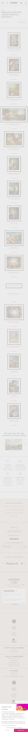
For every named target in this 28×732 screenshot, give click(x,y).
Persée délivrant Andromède (14, 199)
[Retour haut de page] (2, 428)
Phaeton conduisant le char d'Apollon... (14, 100)
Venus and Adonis (14, 372)
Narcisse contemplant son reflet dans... (14, 125)
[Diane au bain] (14, 220)
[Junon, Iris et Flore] (14, 245)
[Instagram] (13, 539)
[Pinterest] (15, 539)
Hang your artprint (14, 666)
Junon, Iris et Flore (14, 248)
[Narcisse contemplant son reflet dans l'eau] (14, 121)
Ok (25, 546)
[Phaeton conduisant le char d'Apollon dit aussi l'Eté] (14, 97)
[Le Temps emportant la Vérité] (14, 171)
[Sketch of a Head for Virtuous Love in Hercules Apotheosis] (14, 344)
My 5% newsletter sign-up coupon (14, 676)
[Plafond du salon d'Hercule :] (14, 270)
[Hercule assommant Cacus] (14, 146)
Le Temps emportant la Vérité (14, 174)
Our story (14, 650)
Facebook (2, 22)
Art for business (14, 652)
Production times (14, 662)
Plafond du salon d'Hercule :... (14, 273)
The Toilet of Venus (14, 421)
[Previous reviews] (1, 596)
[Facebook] (10, 539)
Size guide (14, 660)
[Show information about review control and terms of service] (23, 584)
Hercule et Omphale (14, 75)
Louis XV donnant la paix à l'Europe (14, 50)
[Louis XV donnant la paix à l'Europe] (14, 47)
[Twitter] (17, 539)
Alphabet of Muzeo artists (14, 503)
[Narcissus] (14, 393)
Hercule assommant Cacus (14, 149)
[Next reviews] (27, 596)
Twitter (5, 22)
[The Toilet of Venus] (14, 418)
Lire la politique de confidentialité (8, 725)
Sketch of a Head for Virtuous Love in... (14, 347)
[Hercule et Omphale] (14, 72)
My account (14, 675)
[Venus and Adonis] (14, 369)
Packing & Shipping (14, 664)
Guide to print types (14, 658)
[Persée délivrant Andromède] (14, 196)
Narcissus (14, 396)
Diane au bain (14, 223)
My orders (14, 673)
